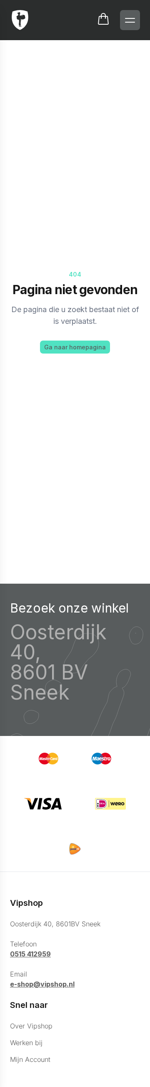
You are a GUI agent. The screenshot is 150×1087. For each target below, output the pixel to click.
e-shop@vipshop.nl (42, 984)
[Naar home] (20, 20)
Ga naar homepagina (75, 347)
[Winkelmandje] (103, 20)
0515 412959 (30, 954)
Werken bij (26, 1042)
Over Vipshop (31, 1026)
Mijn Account (30, 1059)
